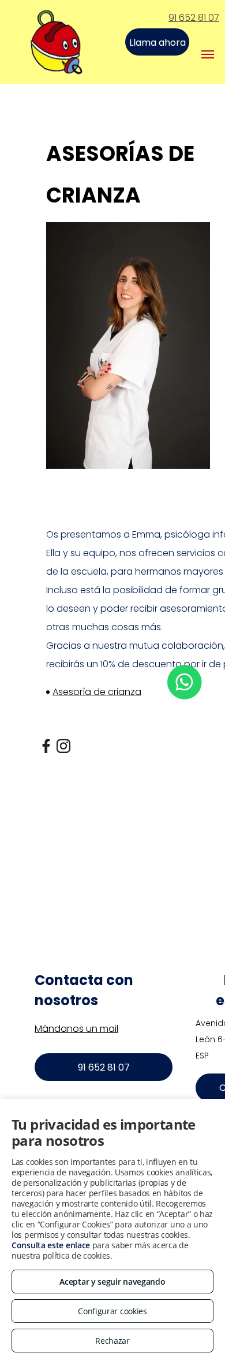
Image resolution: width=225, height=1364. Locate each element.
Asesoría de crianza (96, 691)
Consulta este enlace (51, 1245)
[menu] (207, 54)
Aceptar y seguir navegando (112, 1281)
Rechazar (112, 1340)
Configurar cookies (112, 1311)
